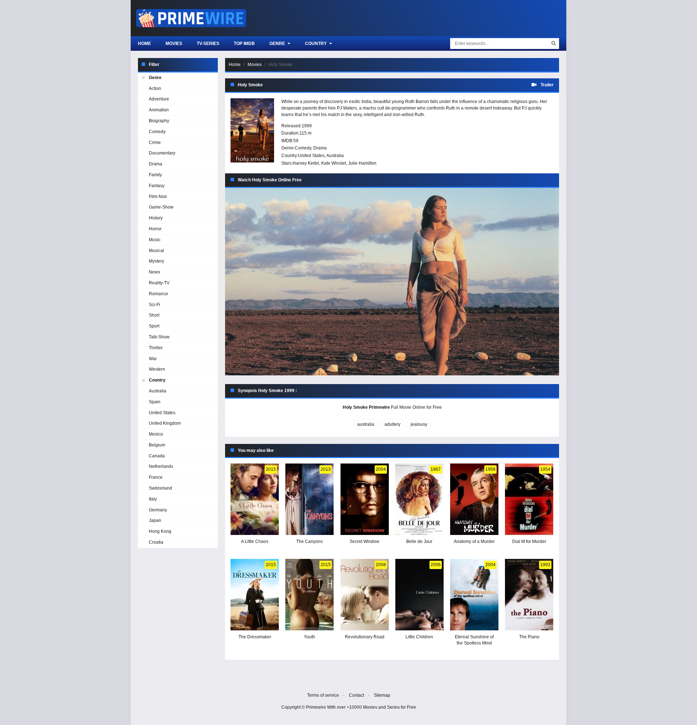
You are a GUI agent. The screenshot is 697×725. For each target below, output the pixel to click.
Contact (356, 695)
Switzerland (160, 488)
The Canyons (309, 541)
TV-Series (208, 43)
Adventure (159, 99)
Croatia (156, 542)
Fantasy (156, 185)
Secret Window (364, 541)
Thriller (156, 347)
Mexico (156, 434)
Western (157, 369)
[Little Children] (419, 594)
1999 (307, 125)
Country (316, 43)
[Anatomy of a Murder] (474, 499)
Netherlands (161, 466)
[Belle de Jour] (419, 499)
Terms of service (323, 695)
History (156, 218)
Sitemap (382, 695)
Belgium (157, 445)
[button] (392, 281)
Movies (174, 43)
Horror (155, 228)
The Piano (529, 636)
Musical (156, 250)
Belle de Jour (419, 541)
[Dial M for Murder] (529, 499)
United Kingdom (165, 423)
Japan (155, 520)
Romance (158, 293)
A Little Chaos (254, 541)
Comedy (303, 148)
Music (154, 239)
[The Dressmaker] (255, 594)
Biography (159, 120)
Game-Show (161, 207)
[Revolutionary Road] (365, 594)
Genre (277, 43)
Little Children (419, 636)
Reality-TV (159, 282)
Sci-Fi (154, 304)
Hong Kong (160, 531)
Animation (159, 109)
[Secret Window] (365, 499)
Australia (335, 155)
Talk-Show (159, 336)
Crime (155, 142)
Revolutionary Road (364, 636)
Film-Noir (158, 196)
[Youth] (309, 594)
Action (155, 88)
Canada (157, 455)
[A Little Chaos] (255, 499)
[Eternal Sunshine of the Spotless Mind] (474, 594)
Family (155, 174)
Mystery (156, 261)
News (154, 272)
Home (144, 43)
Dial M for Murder (529, 541)
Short (154, 315)
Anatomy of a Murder (474, 541)
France (156, 477)
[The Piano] (529, 594)
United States (311, 155)
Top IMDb (244, 43)
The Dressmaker (255, 636)
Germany (158, 509)
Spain (154, 401)
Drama (320, 148)
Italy (153, 499)
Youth (309, 636)
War (153, 358)
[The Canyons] (309, 499)
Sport (154, 326)
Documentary (162, 153)
